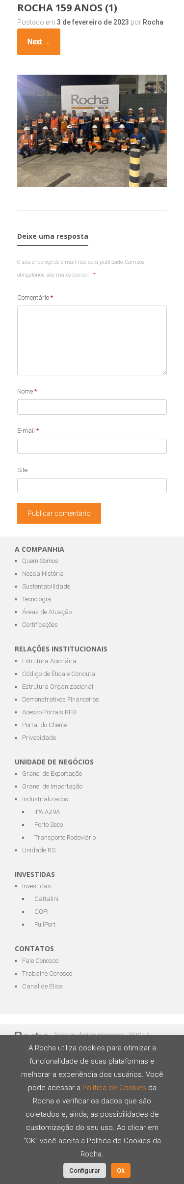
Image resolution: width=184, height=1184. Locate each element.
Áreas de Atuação (47, 612)
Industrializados (45, 799)
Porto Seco (48, 824)
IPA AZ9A (47, 812)
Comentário (35, 297)
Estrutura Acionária (49, 661)
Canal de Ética (42, 986)
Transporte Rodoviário (65, 837)
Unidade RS (38, 850)
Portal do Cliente (44, 725)
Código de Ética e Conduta (58, 673)
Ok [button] (121, 1170)
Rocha (153, 22)
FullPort (44, 924)
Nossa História (43, 573)
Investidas (36, 886)
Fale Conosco (40, 960)
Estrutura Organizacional (57, 686)
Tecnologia (36, 599)
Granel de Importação (52, 786)
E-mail (28, 430)
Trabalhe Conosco (47, 973)
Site (22, 470)
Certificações (40, 624)
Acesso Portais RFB (49, 712)
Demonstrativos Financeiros (60, 699)
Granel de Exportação (52, 773)
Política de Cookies (115, 1087)
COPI (41, 911)
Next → (38, 42)
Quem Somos (40, 560)
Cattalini (46, 898)
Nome (27, 391)
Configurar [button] (84, 1170)
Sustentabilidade (46, 586)
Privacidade (39, 737)
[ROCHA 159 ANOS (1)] (92, 184)
